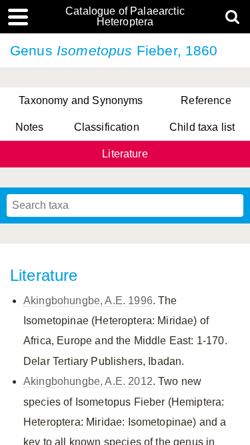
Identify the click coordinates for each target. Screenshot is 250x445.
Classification (106, 127)
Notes (29, 127)
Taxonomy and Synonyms (81, 100)
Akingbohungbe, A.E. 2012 (88, 381)
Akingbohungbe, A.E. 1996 (88, 300)
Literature (125, 153)
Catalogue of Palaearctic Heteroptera (125, 16)
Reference (206, 100)
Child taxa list (202, 127)
